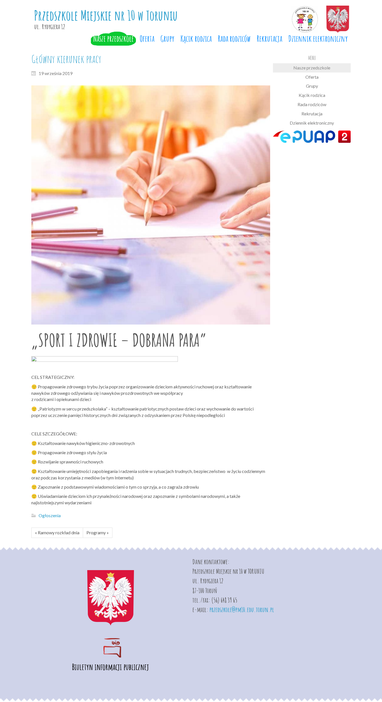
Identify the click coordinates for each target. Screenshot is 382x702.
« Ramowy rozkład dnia (57, 532)
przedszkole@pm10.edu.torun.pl (241, 609)
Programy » (97, 532)
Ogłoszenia (50, 515)
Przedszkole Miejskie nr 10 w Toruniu (106, 15)
